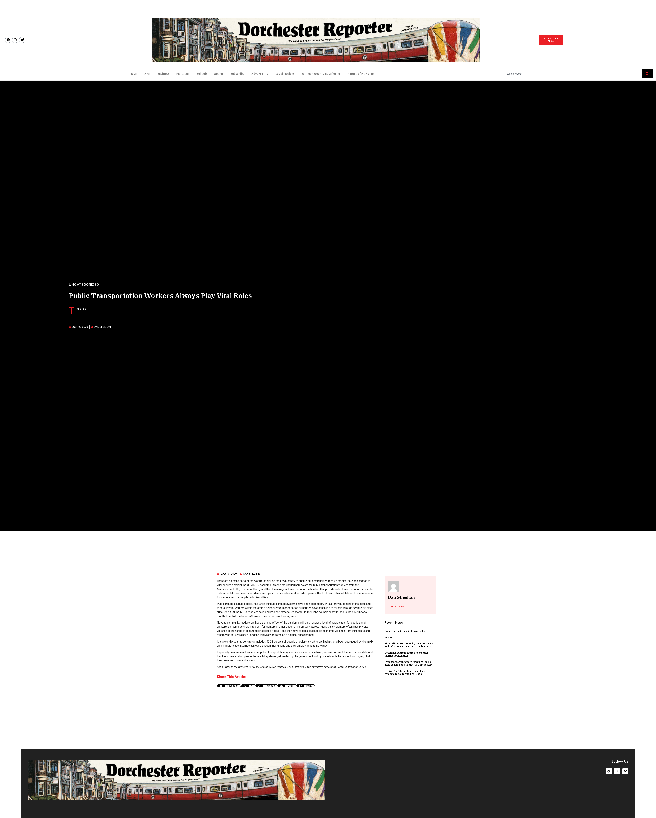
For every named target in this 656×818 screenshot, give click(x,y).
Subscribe (237, 73)
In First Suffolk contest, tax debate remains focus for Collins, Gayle (405, 672)
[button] (229, 685)
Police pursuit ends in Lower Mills (405, 631)
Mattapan (183, 73)
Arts (147, 73)
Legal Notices (285, 73)
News (133, 73)
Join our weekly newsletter (321, 73)
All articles (397, 606)
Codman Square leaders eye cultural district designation (406, 654)
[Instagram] (15, 40)
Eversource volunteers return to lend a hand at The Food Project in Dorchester (408, 663)
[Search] (647, 73)
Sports (219, 73)
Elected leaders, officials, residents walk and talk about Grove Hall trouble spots (409, 645)
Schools (201, 73)
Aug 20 (388, 637)
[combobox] (573, 73)
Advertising (259, 73)
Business (163, 73)
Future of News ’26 (360, 73)
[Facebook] (8, 40)
